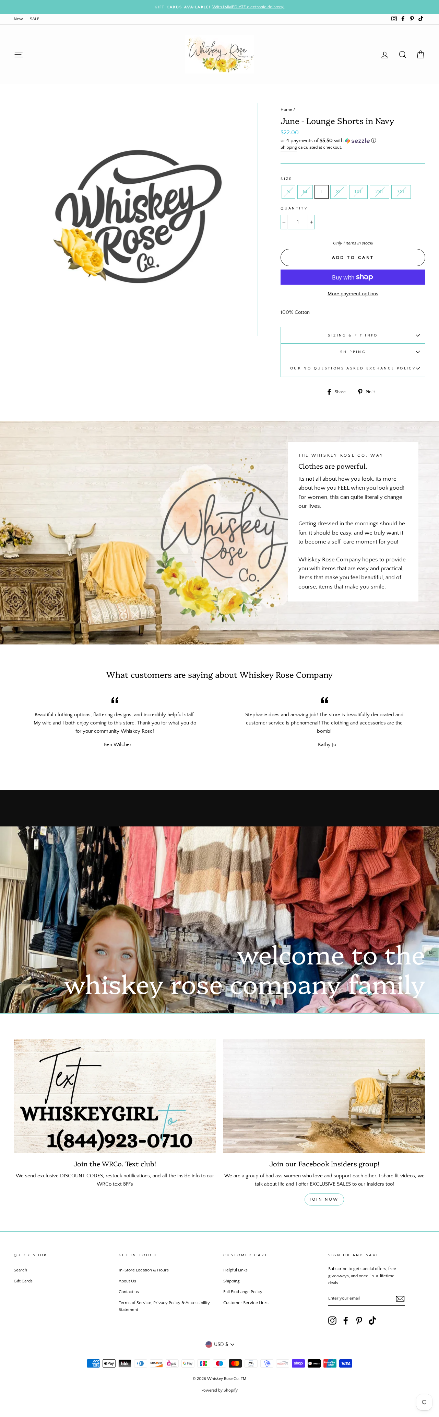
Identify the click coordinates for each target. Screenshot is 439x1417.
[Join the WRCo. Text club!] (115, 1096)
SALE (34, 18)
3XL (401, 192)
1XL (358, 192)
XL (339, 192)
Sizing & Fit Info (353, 335)
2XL (379, 192)
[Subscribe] (400, 1298)
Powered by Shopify (219, 1390)
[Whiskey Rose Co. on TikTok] (372, 1320)
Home (286, 109)
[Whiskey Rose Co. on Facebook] (346, 1320)
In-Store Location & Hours (144, 1270)
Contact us (129, 1291)
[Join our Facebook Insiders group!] (324, 1096)
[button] (353, 140)
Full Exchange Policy (242, 1291)
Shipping (289, 147)
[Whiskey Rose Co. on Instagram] (332, 1320)
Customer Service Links (246, 1302)
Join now (324, 1199)
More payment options (353, 294)
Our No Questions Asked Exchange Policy (353, 368)
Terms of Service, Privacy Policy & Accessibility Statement (164, 1306)
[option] (219, 6)
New (18, 18)
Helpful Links (235, 1270)
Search (20, 1270)
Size (287, 178)
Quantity (294, 208)
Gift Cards (23, 1281)
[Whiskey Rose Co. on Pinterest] (359, 1320)
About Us (127, 1281)
